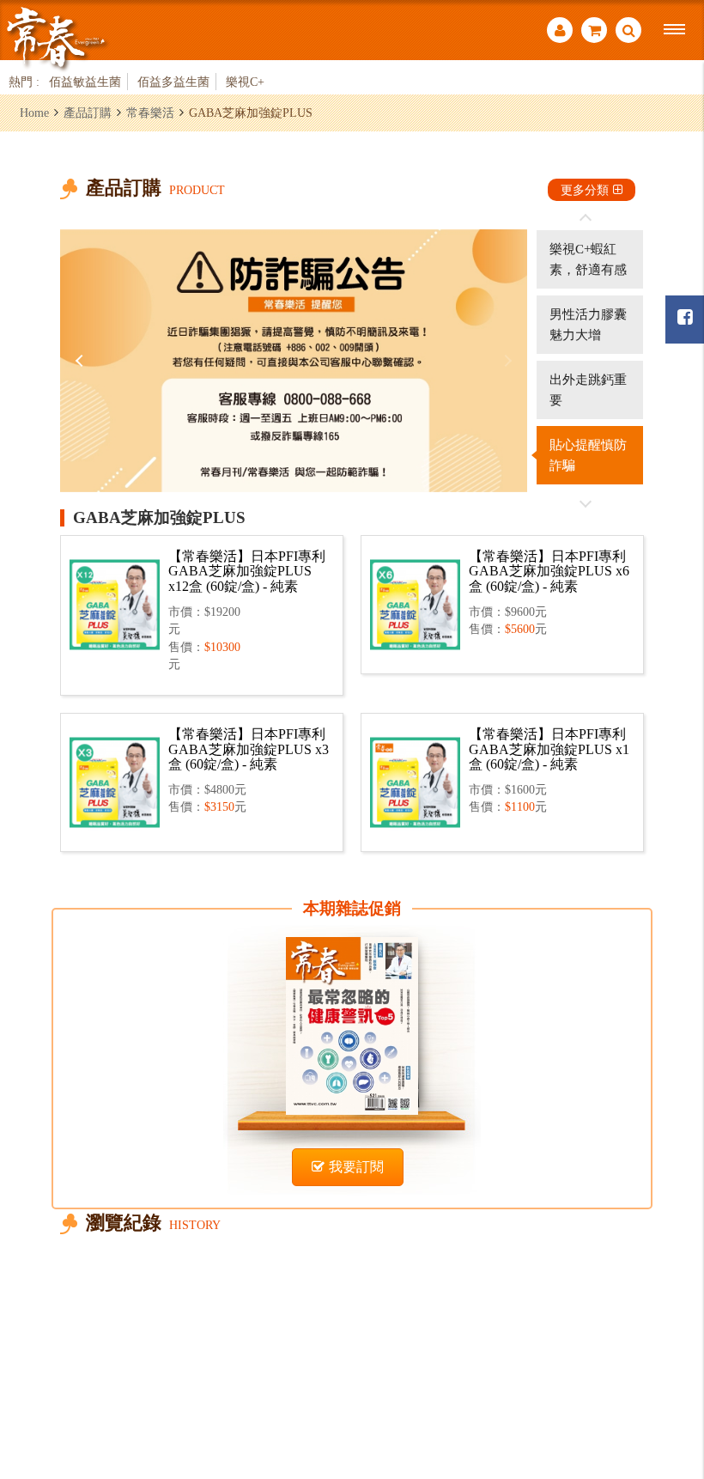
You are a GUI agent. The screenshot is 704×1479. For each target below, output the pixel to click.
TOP (670, 1372)
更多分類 (585, 190)
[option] (293, 360)
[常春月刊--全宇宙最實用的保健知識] (56, 37)
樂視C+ (245, 81)
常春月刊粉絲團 (684, 319)
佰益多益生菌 (173, 81)
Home (34, 112)
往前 (585, 218)
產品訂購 (88, 112)
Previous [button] (81, 361)
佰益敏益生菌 (85, 81)
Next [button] (506, 361)
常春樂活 (150, 112)
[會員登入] (559, 32)
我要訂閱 (356, 1166)
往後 (585, 503)
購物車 (594, 32)
